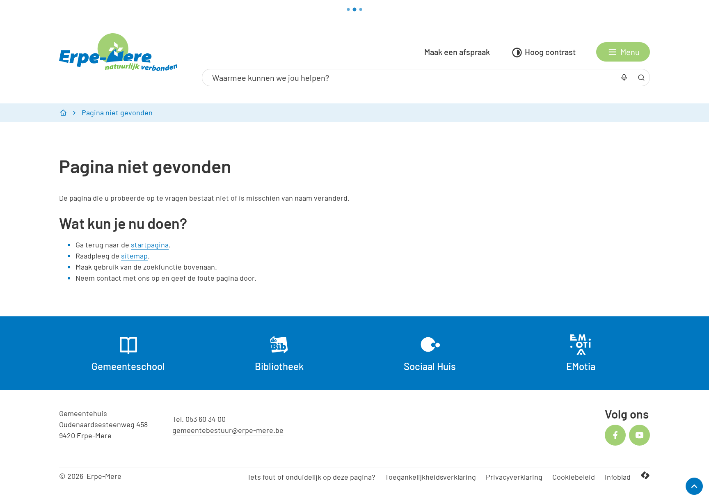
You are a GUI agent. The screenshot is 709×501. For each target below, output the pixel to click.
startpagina (150, 244)
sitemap (134, 255)
